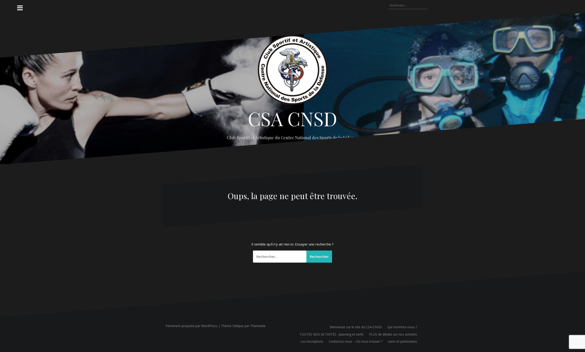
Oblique (238, 326)
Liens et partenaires (402, 341)
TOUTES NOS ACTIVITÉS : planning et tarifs (332, 334)
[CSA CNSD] (292, 71)
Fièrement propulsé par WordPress (191, 326)
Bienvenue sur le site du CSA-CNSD (356, 327)
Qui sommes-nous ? (402, 327)
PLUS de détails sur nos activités (393, 334)
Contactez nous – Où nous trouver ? (355, 341)
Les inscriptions (311, 341)
